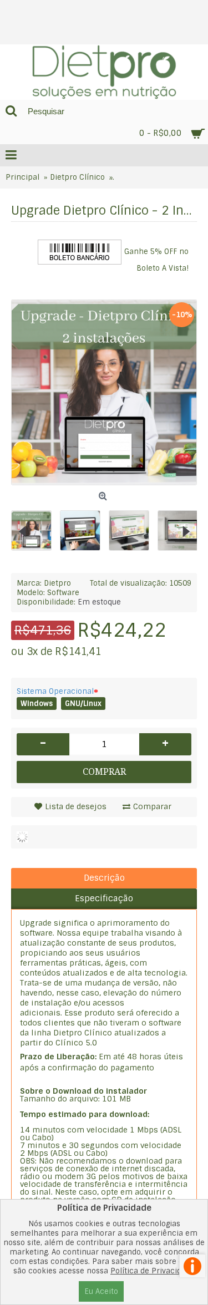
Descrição (104, 877)
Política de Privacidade (152, 1271)
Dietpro (57, 583)
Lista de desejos (75, 806)
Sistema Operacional (55, 691)
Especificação (104, 898)
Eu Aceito (101, 1291)
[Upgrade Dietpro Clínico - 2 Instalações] (35, 526)
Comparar (152, 806)
